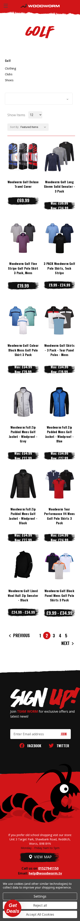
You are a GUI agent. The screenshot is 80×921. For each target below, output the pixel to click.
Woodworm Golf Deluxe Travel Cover (23, 184)
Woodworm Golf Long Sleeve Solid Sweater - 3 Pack (59, 186)
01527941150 (48, 868)
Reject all (40, 905)
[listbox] (34, 127)
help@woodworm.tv (45, 873)
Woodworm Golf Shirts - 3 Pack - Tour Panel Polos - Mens (59, 350)
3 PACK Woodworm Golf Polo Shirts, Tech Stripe (59, 268)
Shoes (9, 80)
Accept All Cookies (40, 914)
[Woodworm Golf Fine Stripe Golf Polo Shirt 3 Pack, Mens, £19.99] (23, 238)
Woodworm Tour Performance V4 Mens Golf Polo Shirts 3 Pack (59, 516)
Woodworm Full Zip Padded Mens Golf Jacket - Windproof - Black (23, 516)
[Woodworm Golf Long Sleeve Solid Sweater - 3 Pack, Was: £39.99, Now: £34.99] (59, 156)
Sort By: (14, 127)
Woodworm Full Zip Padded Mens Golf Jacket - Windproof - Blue (59, 434)
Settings (40, 896)
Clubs (9, 74)
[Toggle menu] (5, 5)
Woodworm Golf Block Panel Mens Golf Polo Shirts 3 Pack (59, 595)
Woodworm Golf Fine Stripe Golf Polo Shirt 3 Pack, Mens (23, 268)
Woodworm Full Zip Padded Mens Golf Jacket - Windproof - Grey (23, 434)
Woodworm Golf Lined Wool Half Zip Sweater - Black (23, 595)
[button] (39, 99)
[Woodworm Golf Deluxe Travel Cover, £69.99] (23, 156)
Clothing (10, 68)
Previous (21, 635)
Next (66, 643)
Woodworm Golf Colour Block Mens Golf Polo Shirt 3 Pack (23, 350)
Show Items (16, 115)
